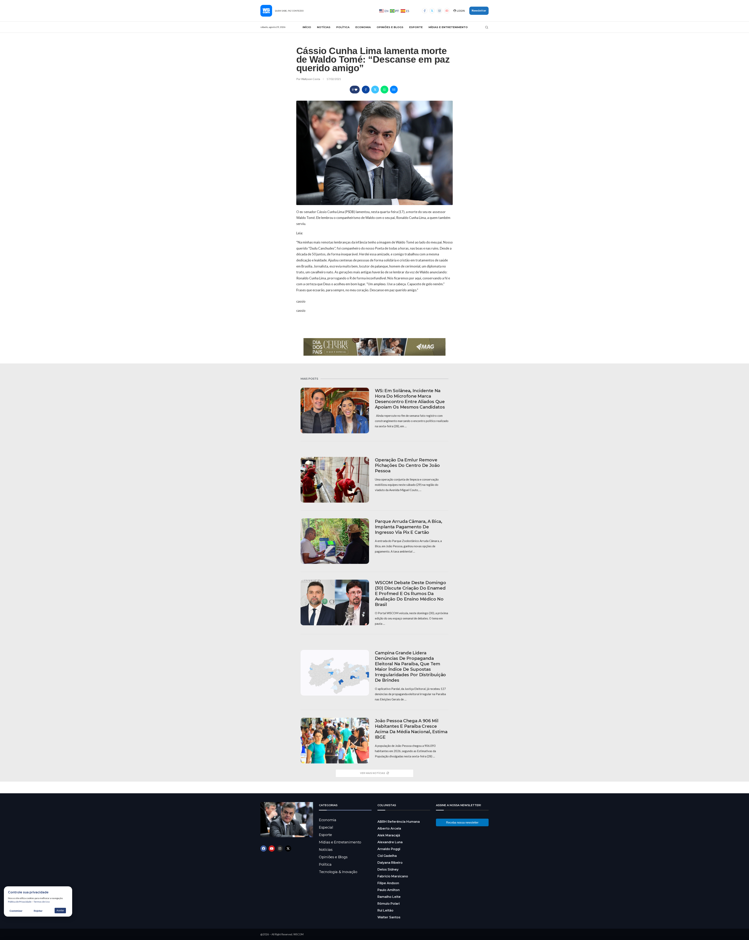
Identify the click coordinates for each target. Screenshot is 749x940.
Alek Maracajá (388, 835)
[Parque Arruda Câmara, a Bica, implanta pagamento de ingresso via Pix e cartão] (335, 541)
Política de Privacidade (19, 901)
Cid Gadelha (387, 856)
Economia (363, 27)
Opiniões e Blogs (390, 27)
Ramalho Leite (389, 897)
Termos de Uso (42, 901)
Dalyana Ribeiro (390, 862)
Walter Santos (388, 917)
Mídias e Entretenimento (448, 27)
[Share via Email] (394, 89)
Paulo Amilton (388, 890)
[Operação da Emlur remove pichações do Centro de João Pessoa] (335, 480)
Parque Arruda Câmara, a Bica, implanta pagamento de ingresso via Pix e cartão (408, 527)
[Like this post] (356, 90)
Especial (326, 827)
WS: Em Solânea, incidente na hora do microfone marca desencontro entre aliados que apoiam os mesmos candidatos (410, 399)
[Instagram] (439, 10)
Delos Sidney (387, 869)
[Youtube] (447, 10)
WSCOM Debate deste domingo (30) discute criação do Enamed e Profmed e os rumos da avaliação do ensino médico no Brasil (410, 593)
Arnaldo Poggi (388, 849)
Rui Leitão (385, 910)
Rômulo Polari (388, 903)
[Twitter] (432, 10)
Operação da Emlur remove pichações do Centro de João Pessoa (407, 465)
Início (307, 27)
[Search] (487, 27)
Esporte (416, 27)
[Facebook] (424, 10)
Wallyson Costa (311, 79)
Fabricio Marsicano (392, 876)
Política (343, 27)
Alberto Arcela (389, 828)
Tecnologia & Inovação (338, 872)
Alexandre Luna (390, 842)
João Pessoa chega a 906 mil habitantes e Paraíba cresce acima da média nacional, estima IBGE (411, 729)
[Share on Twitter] (375, 89)
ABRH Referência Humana (398, 822)
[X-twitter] (288, 848)
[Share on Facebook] (366, 89)
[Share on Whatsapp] (384, 89)
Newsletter (479, 10)
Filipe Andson (388, 883)
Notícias (323, 27)
